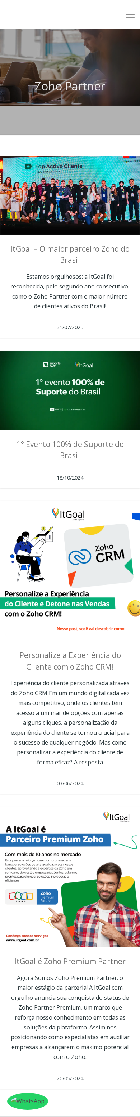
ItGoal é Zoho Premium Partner (70, 961)
